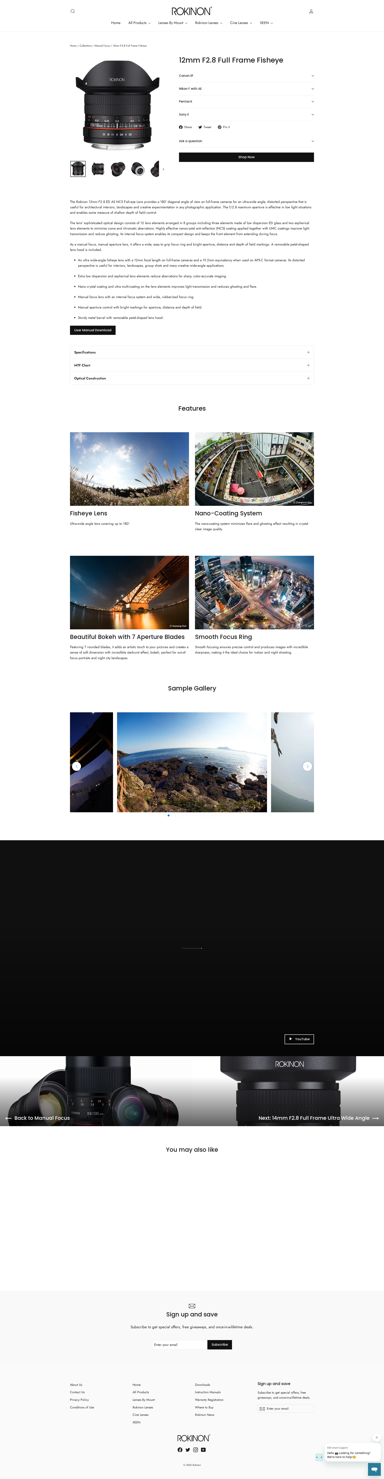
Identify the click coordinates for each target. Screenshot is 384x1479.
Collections (86, 46)
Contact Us (77, 1392)
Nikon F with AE (190, 89)
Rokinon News (204, 1414)
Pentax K (185, 101)
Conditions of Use (82, 1407)
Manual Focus (102, 46)
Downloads (202, 1384)
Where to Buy (204, 1407)
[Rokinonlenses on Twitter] (187, 1449)
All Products (137, 22)
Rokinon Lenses (207, 22)
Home (115, 22)
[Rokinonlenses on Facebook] (180, 1449)
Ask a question (190, 141)
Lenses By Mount (171, 22)
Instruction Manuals (208, 1392)
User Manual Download (92, 330)
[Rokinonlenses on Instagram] (195, 1449)
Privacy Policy (79, 1399)
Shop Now (246, 157)
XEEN (265, 22)
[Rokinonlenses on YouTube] (203, 1449)
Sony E (184, 114)
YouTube (302, 1039)
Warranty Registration (209, 1399)
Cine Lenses (239, 22)
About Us (76, 1384)
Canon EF (186, 76)
